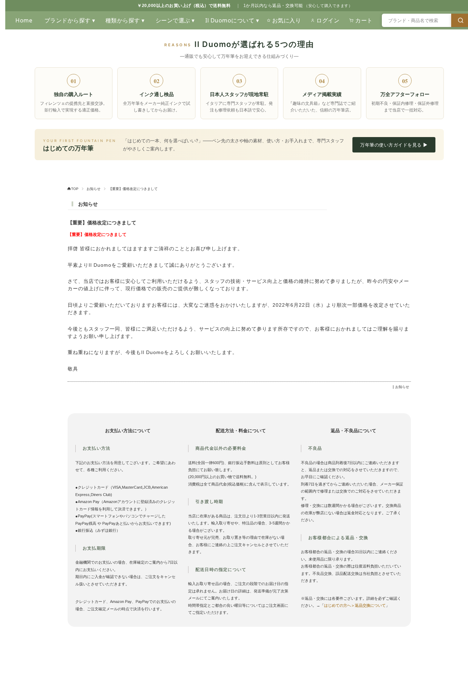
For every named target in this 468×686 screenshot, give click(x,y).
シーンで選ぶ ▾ (175, 20)
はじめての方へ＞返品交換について (355, 605)
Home (23, 20)
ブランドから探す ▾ (69, 20)
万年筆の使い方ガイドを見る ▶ (394, 145)
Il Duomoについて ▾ (232, 20)
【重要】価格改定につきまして (102, 222)
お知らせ (94, 189)
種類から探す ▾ (125, 20)
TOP (74, 189)
